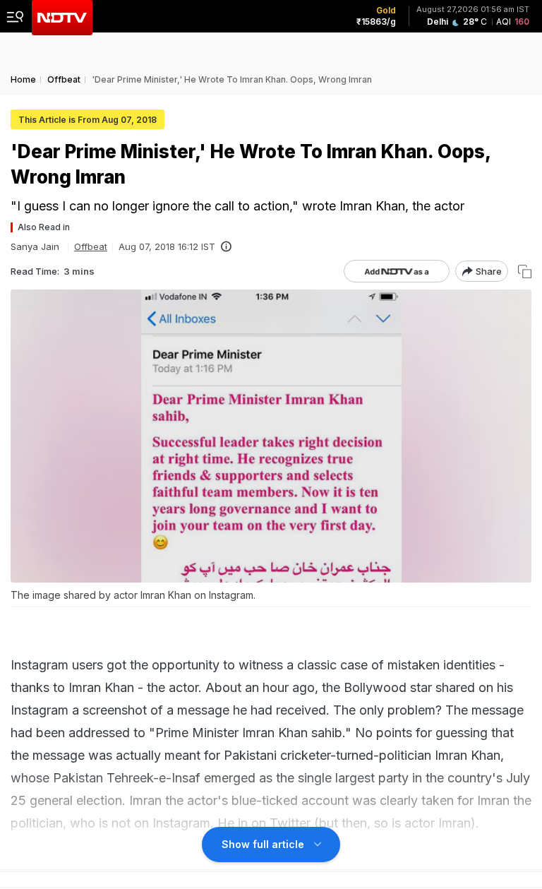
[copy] (524, 271)
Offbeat (90, 246)
